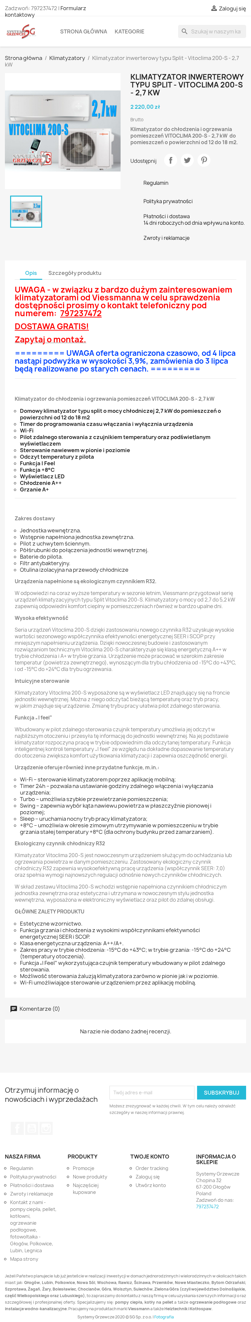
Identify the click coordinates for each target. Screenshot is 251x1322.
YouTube (31, 1128)
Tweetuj (187, 160)
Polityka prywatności (33, 1177)
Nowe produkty (90, 1177)
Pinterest (203, 160)
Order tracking (152, 1168)
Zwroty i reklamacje (31, 1194)
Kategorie (129, 31)
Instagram (46, 1128)
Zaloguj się (148, 1177)
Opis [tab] (31, 273)
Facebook (17, 1128)
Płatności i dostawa (32, 1185)
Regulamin (21, 1168)
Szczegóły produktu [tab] (74, 273)
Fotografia (164, 1317)
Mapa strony (24, 1259)
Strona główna (83, 31)
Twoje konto (149, 1156)
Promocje (83, 1168)
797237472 (207, 1206)
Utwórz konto (151, 1185)
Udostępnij (170, 160)
